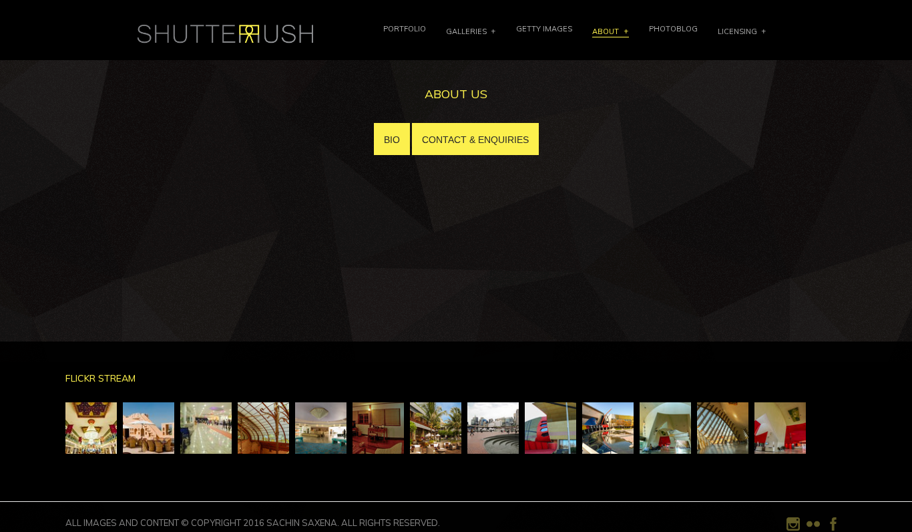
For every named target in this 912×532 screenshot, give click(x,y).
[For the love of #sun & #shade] (148, 447)
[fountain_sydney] (493, 447)
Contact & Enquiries (475, 139)
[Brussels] (263, 447)
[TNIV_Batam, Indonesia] (378, 447)
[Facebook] (833, 528)
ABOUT (605, 31)
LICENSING (737, 31)
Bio (392, 139)
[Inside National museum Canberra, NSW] (722, 447)
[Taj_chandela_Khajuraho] (321, 447)
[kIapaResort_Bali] (435, 447)
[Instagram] (793, 528)
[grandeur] (91, 447)
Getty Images (544, 28)
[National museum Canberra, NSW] (550, 447)
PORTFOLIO (404, 28)
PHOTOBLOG (673, 28)
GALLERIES (466, 31)
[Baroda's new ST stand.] (206, 447)
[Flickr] (813, 528)
